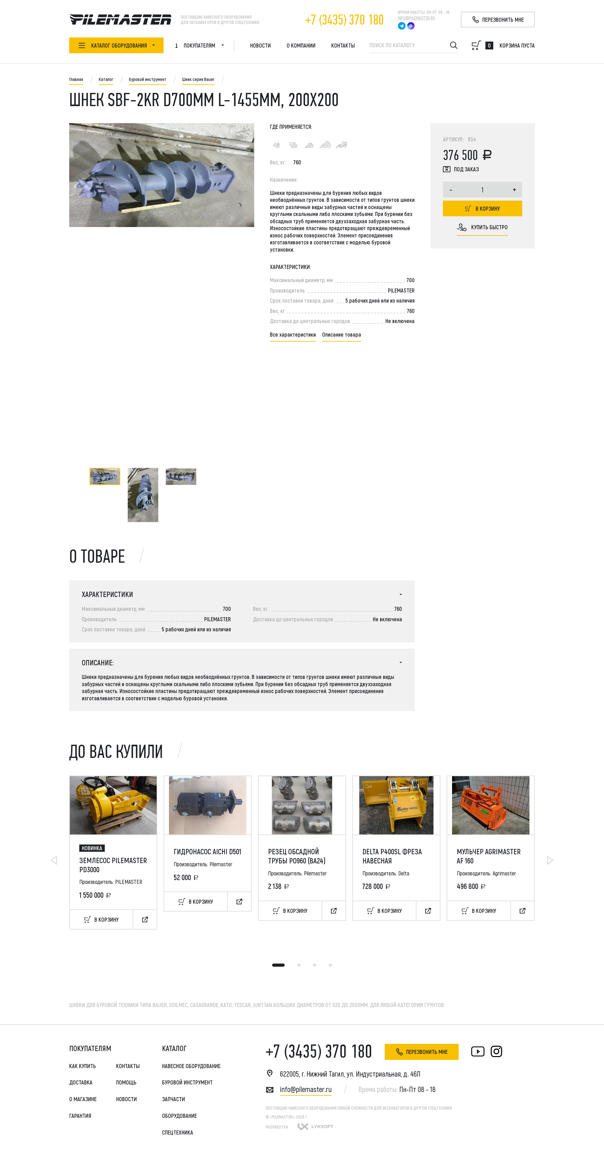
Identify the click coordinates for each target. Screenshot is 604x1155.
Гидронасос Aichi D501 (207, 851)
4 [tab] (330, 965)
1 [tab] (278, 965)
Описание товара (341, 334)
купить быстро (489, 227)
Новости (260, 45)
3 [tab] (314, 965)
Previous (53, 860)
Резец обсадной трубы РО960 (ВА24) (297, 856)
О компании (301, 45)
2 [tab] (298, 965)
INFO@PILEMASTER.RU (416, 17)
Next (550, 860)
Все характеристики (293, 334)
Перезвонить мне (427, 1051)
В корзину (488, 208)
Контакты (343, 45)
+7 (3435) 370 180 (344, 20)
